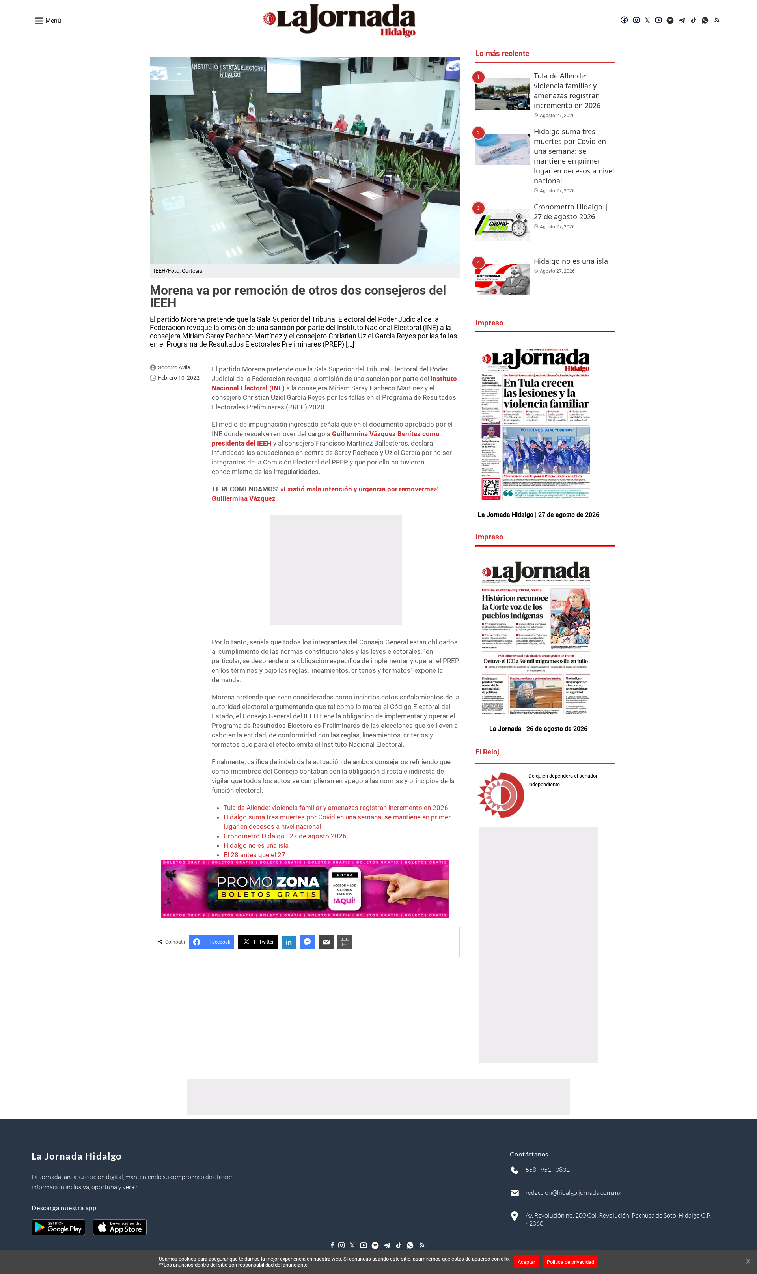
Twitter (264, 942)
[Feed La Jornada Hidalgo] (718, 21)
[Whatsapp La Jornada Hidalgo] (706, 21)
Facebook (217, 942)
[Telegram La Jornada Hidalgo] (682, 21)
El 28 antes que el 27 (254, 855)
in (289, 942)
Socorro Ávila (174, 367)
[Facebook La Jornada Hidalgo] (624, 21)
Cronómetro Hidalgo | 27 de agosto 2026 (285, 836)
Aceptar (526, 1262)
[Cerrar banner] (748, 1261)
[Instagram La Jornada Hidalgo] (636, 21)
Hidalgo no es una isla (256, 845)
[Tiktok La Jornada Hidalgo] (694, 21)
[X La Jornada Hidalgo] (647, 21)
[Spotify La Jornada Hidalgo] (670, 21)
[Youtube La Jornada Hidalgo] (658, 21)
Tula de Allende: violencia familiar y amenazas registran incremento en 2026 (336, 807)
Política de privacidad (570, 1262)
